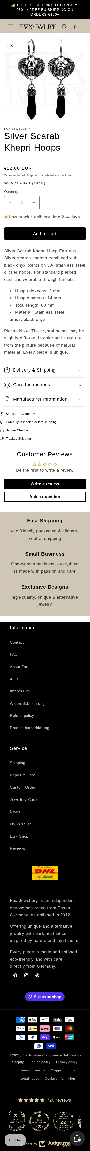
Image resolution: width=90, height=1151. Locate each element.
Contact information (60, 1078)
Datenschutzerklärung (29, 728)
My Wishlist (20, 824)
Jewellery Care (23, 799)
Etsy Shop (19, 836)
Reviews (18, 848)
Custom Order (23, 787)
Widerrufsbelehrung (27, 703)
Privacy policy (67, 1062)
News (15, 812)
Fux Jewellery (32, 1055)
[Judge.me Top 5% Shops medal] (69, 1121)
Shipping (33, 175)
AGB (14, 679)
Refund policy (22, 715)
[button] (11, 27)
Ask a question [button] (45, 497)
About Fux (19, 667)
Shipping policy (63, 1070)
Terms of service (33, 1070)
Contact (17, 642)
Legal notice (30, 1078)
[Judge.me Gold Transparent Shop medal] (21, 1121)
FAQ (14, 654)
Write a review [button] (45, 484)
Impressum (20, 691)
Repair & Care (23, 775)
